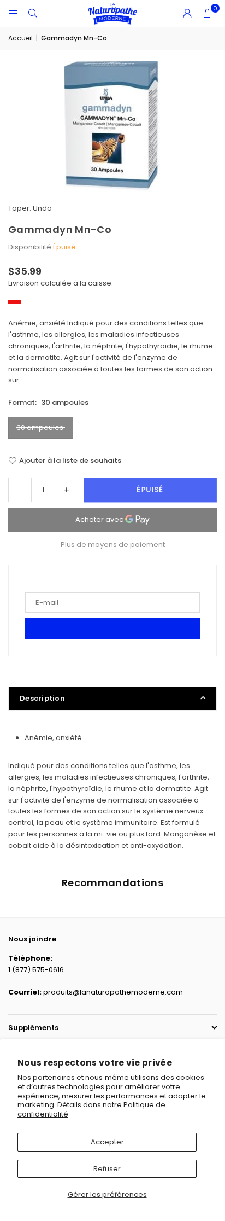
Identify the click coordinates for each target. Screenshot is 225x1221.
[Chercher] (33, 13)
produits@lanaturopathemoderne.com (113, 992)
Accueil (20, 38)
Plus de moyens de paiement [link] (113, 544)
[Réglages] (187, 14)
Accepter (107, 1142)
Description (42, 698)
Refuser (107, 1169)
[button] (207, 14)
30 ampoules (40, 427)
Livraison (23, 283)
